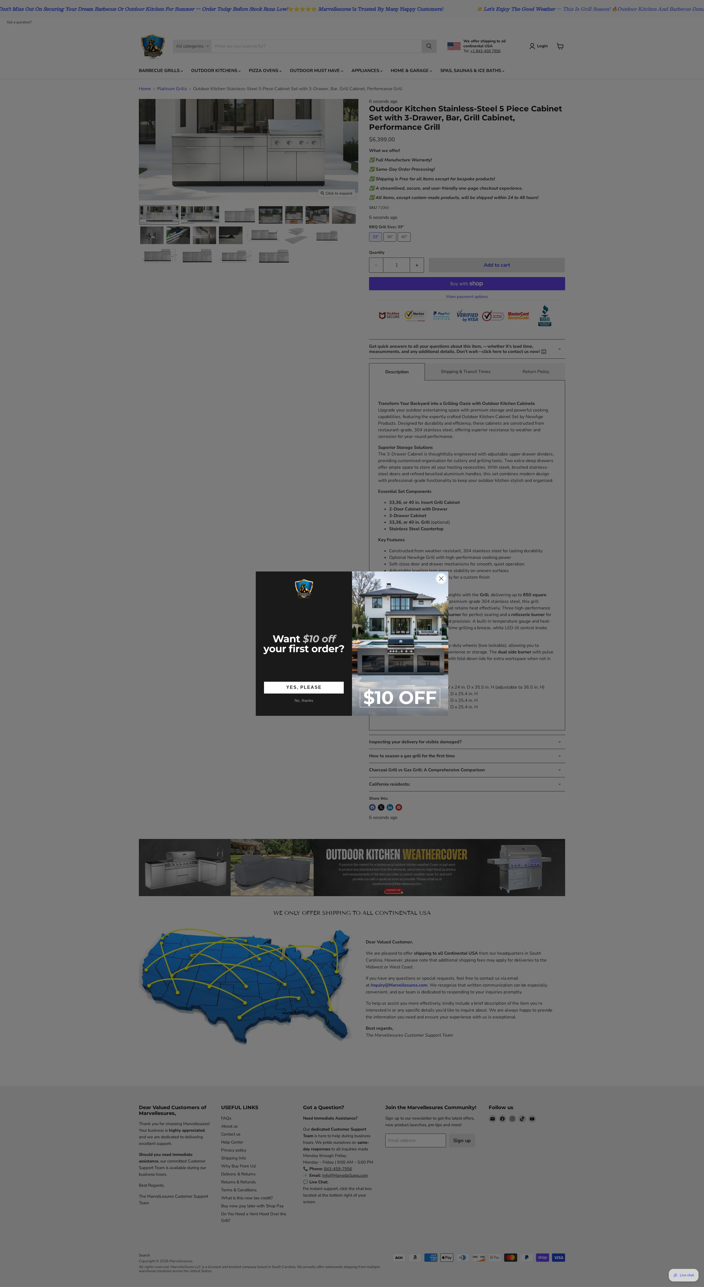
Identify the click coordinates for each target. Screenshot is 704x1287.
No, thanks (304, 700)
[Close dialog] (441, 578)
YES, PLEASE (304, 687)
